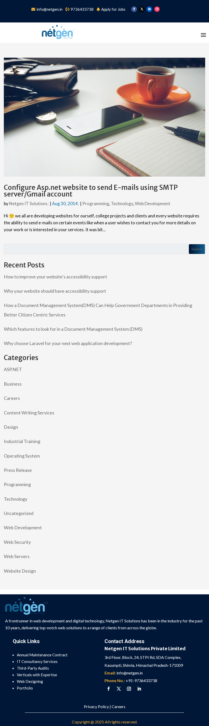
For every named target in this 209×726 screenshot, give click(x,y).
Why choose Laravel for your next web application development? (68, 343)
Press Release (18, 470)
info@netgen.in (49, 9)
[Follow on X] (142, 9)
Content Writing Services (29, 412)
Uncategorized (18, 513)
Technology (122, 203)
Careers (12, 398)
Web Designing (30, 681)
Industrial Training (22, 441)
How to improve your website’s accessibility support (55, 276)
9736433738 (82, 9)
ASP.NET (13, 369)
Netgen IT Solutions (28, 203)
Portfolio (25, 688)
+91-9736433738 (141, 680)
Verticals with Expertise (37, 674)
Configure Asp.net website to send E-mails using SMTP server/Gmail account (91, 190)
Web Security (17, 542)
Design (11, 427)
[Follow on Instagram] (157, 9)
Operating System (22, 456)
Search (196, 249)
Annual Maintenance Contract (42, 655)
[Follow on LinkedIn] (149, 9)
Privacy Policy (96, 706)
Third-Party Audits (33, 668)
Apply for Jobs (113, 9)
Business (13, 384)
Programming (95, 203)
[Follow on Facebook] (134, 9)
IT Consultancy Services (37, 661)
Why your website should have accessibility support (55, 291)
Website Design (20, 571)
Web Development (152, 203)
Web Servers (17, 556)
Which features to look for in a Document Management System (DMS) (73, 329)
